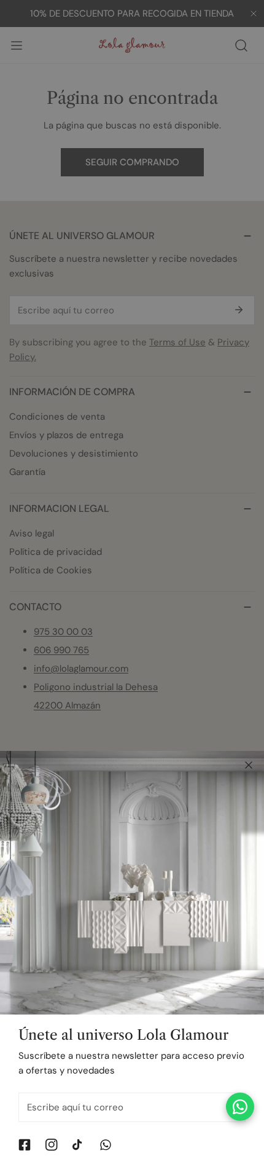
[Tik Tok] (78, 1144)
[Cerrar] (248, 765)
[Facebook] (24, 1145)
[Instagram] (51, 1145)
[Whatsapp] (105, 1145)
